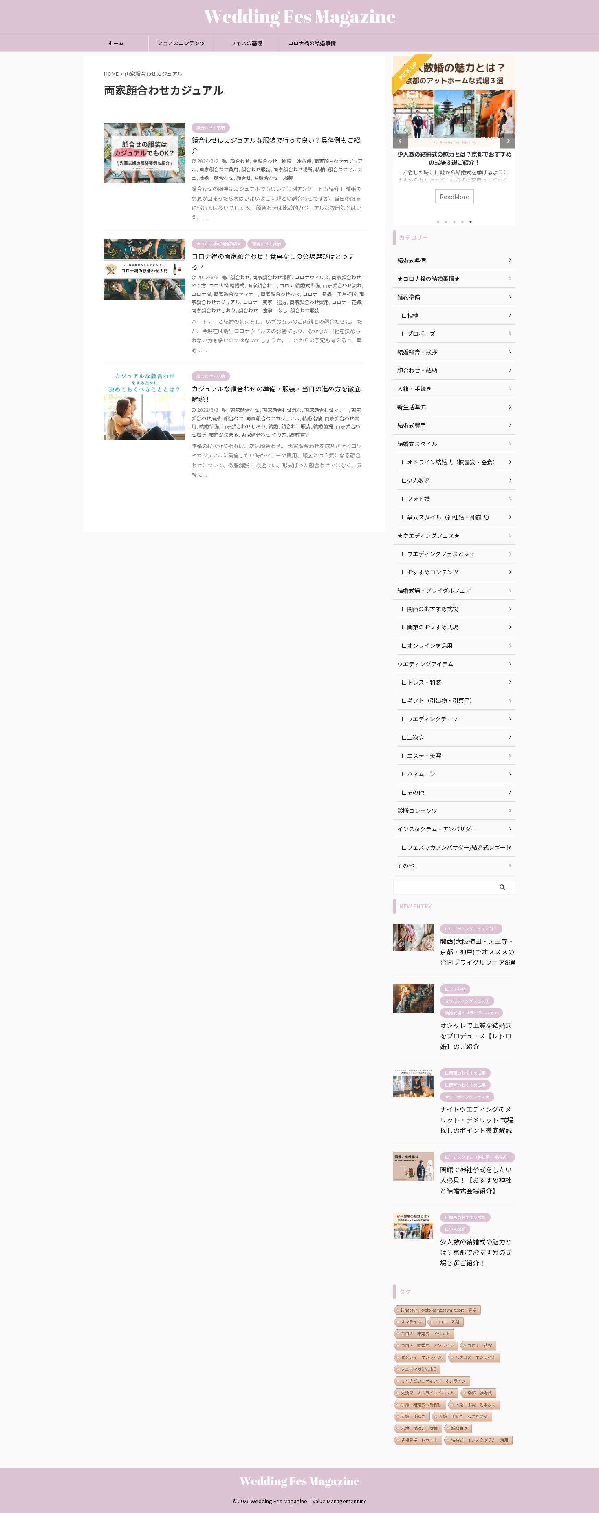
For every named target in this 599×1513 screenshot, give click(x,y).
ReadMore (406, 196)
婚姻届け (459, 1428)
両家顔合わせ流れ (342, 285)
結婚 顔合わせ (216, 177)
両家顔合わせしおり (214, 310)
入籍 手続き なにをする (463, 1416)
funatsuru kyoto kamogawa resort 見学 (438, 1310)
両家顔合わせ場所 (293, 169)
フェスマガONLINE (418, 1369)
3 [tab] (454, 222)
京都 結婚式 (479, 1392)
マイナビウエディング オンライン (433, 1381)
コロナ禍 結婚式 (226, 285)
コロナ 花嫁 (346, 301)
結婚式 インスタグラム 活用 (479, 1440)
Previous (400, 140)
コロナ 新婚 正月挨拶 (330, 293)
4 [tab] (462, 222)
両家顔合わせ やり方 (263, 434)
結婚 (273, 426)
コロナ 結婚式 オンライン (427, 1345)
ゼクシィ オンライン (421, 1357)
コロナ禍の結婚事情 (312, 43)
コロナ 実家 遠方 (265, 301)
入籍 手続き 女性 (419, 1428)
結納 (320, 169)
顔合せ (243, 177)
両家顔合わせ (262, 285)
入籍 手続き (413, 1416)
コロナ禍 (201, 293)
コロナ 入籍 (447, 1322)
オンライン (411, 1322)
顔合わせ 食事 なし (262, 310)
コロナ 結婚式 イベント (425, 1333)
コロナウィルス (312, 277)
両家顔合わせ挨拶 (280, 293)
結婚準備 (209, 426)
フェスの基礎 (246, 43)
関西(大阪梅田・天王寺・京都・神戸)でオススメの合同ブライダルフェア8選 (477, 951)
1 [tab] (438, 222)
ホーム (116, 43)
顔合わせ (240, 160)
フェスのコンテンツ (181, 43)
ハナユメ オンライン (475, 1357)
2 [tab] (446, 222)
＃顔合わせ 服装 (273, 177)
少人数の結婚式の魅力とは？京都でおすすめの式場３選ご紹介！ (407, 158)
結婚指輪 (312, 418)
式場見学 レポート (419, 1440)
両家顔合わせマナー (236, 293)
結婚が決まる (223, 434)
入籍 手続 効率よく (475, 1404)
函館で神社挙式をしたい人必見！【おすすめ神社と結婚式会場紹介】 (476, 1179)
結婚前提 (323, 426)
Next (507, 140)
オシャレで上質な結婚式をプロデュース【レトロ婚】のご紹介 (476, 1035)
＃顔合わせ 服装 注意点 (282, 160)
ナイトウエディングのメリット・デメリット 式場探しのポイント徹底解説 (476, 1119)
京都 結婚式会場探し (421, 1404)
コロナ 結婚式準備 (300, 285)
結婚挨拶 (299, 434)
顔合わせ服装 (256, 169)
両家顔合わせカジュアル (273, 418)
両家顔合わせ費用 (218, 169)
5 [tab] (471, 222)
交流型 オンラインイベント (427, 1392)
